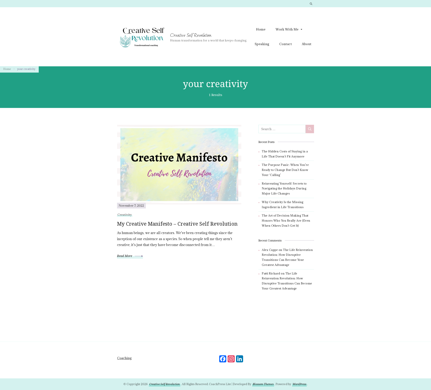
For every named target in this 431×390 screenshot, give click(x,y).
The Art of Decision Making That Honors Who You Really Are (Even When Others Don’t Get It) (286, 220)
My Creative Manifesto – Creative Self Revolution (177, 223)
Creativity (125, 215)
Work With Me (287, 29)
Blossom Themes (263, 384)
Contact (285, 44)
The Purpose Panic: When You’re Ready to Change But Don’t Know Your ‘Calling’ (285, 170)
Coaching (124, 358)
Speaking (262, 44)
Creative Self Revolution (190, 35)
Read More (125, 256)
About (306, 44)
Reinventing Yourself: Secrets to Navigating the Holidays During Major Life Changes (284, 189)
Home (261, 29)
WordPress (299, 384)
